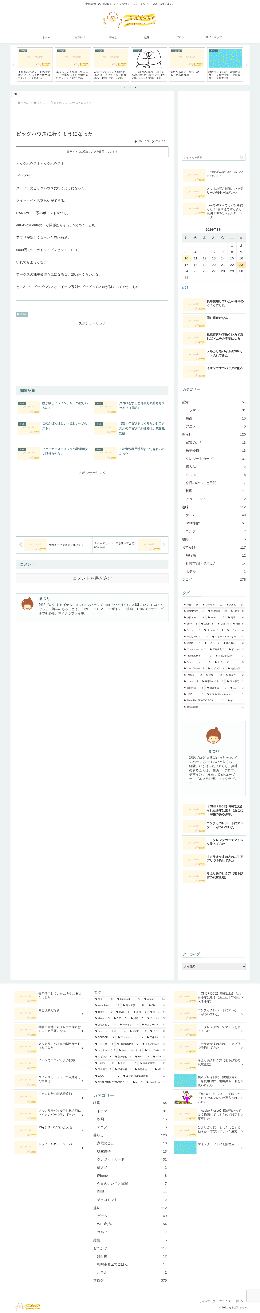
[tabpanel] (35, 64)
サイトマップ (207, 1301)
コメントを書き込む (92, 578)
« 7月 (186, 288)
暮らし (23, 314)
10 (186, 258)
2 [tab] (130, 88)
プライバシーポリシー (232, 1301)
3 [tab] (136, 88)
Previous (13, 65)
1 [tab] (124, 88)
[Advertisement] (92, 115)
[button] (241, 157)
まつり (44, 598)
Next (247, 65)
